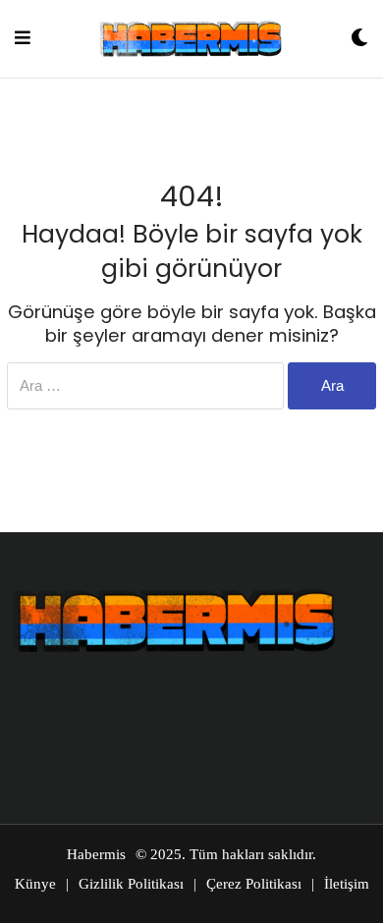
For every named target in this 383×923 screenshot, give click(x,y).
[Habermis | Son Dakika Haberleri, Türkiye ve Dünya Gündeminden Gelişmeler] (190, 39)
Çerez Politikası (253, 884)
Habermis (96, 854)
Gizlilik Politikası (131, 884)
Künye (35, 884)
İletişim (346, 884)
